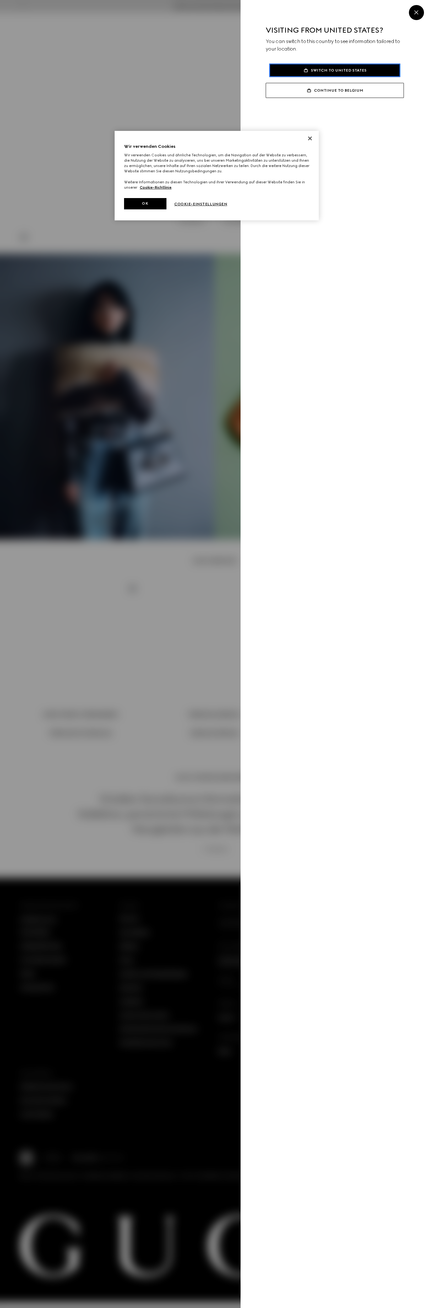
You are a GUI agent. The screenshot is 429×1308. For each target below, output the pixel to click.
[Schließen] (310, 138)
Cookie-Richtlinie (155, 187)
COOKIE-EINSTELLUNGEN (200, 204)
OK (145, 203)
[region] (217, 175)
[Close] (416, 12)
